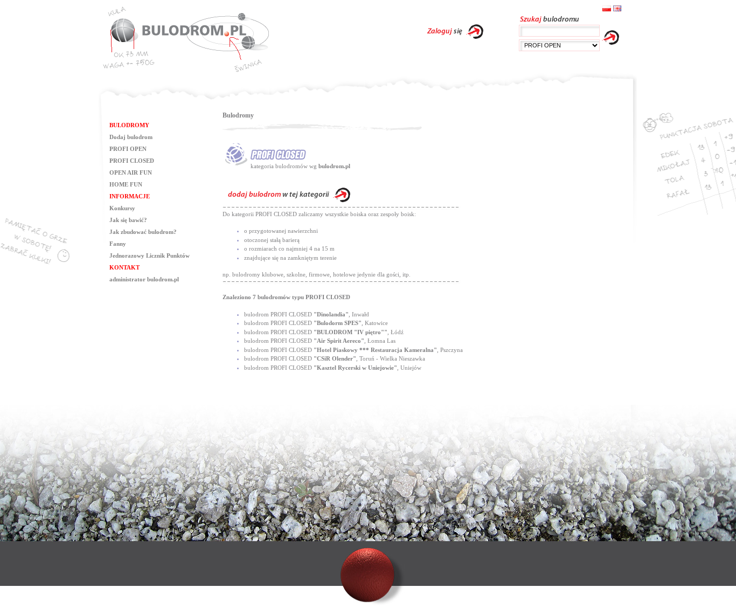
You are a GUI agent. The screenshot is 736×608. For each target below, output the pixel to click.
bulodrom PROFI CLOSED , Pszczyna (353, 350)
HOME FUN (125, 184)
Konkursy (122, 208)
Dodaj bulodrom (130, 137)
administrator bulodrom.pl (144, 279)
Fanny (117, 243)
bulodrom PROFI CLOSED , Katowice (316, 323)
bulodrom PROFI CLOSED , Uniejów (332, 367)
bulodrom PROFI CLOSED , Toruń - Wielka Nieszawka (334, 358)
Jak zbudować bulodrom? (143, 232)
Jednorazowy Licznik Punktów (149, 255)
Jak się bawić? (128, 220)
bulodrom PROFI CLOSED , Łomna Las (319, 340)
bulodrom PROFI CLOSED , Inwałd (306, 314)
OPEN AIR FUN (130, 172)
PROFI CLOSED (131, 160)
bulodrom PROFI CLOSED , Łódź (324, 332)
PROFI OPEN (128, 149)
